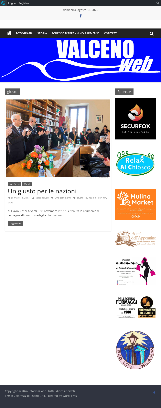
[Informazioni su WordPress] (3, 3)
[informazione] (9, 33)
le (86, 197)
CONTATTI (110, 33)
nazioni (92, 197)
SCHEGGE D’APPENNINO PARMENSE (75, 33)
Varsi (27, 184)
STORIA (42, 33)
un (104, 197)
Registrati (24, 3)
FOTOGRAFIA (24, 33)
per (100, 197)
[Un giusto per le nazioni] (58, 100)
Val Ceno (14, 184)
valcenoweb (42, 197)
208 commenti (62, 197)
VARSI (11, 202)
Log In (12, 3)
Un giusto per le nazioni (42, 191)
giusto (80, 197)
